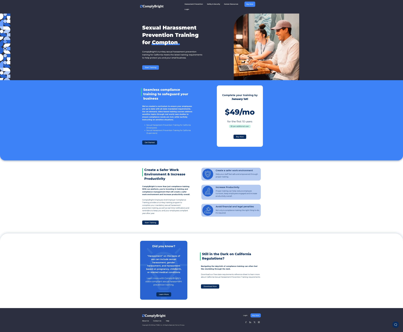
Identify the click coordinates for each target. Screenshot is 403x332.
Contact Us (157, 321)
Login (187, 9)
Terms (177, 325)
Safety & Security (213, 4)
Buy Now (249, 4)
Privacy (182, 325)
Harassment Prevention (194, 4)
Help (167, 321)
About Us (145, 321)
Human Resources (231, 4)
